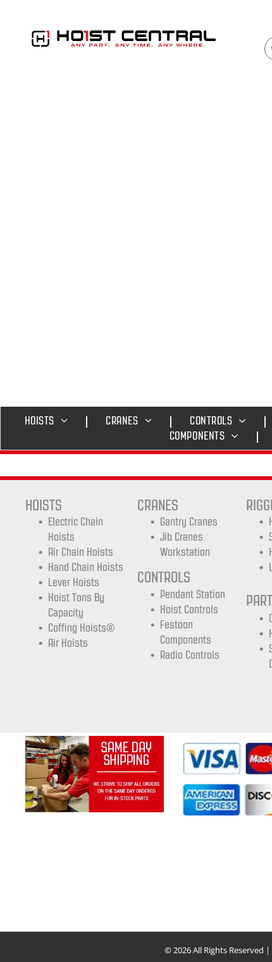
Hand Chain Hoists (85, 567)
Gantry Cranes (189, 522)
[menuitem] (49, 420)
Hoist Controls (189, 609)
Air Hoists (68, 643)
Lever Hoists (73, 582)
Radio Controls (189, 655)
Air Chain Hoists (80, 552)
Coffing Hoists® (81, 628)
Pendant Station (192, 594)
